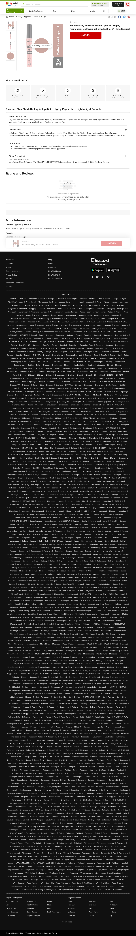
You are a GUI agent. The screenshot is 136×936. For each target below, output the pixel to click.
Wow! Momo (94, 912)
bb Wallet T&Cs (54, 275)
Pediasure (113, 905)
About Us (10, 263)
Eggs (49, 908)
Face (15, 228)
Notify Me (85, 35)
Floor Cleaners (12, 912)
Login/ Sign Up (118, 4)
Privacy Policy (11, 275)
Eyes (8, 228)
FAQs (50, 263)
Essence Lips (20, 237)
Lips (21, 228)
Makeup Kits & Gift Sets (54, 228)
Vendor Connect (55, 279)
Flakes (50, 905)
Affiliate (9, 279)
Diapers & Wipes (33, 915)
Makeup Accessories (34, 228)
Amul (70, 901)
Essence (73, 22)
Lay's (111, 915)
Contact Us (52, 267)
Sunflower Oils (12, 901)
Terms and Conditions (15, 283)
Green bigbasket (13, 271)
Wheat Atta (31, 901)
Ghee (49, 901)
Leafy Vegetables (54, 912)
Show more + (68, 922)
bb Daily (9, 286)
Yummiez (71, 908)
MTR (111, 901)
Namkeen (30, 908)
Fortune (112, 912)
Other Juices (32, 912)
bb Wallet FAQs (54, 271)
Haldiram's (72, 915)
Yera (90, 908)
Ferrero (92, 915)
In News (9, 267)
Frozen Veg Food (13, 915)
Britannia (71, 912)
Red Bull (71, 905)
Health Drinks (32, 905)
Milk (7, 905)
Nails (68, 228)
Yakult (111, 908)
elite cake (93, 905)
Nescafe (92, 901)
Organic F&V (11, 908)
